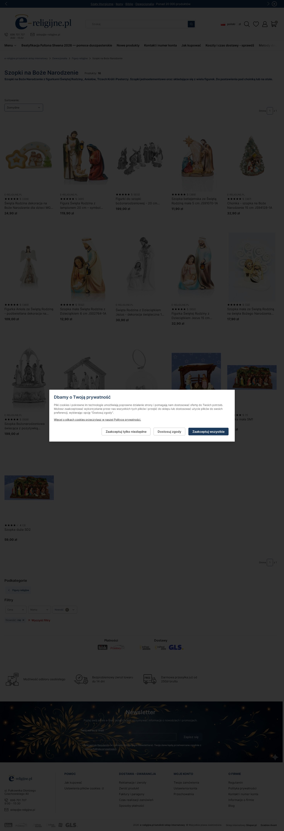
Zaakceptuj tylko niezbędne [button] (126, 431)
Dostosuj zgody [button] (169, 431)
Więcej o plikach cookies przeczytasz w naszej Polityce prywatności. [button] (97, 419)
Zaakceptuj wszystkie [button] (208, 431)
